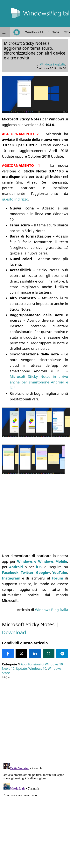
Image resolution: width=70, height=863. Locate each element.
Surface (53, 32)
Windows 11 (34, 32)
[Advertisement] (35, 514)
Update (21, 668)
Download (14, 632)
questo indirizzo (15, 199)
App (24, 664)
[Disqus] (35, 810)
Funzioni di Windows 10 (45, 664)
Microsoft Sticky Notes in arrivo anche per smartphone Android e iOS (39, 382)
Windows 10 (37, 668)
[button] (5, 32)
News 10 (8, 668)
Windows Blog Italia (51, 609)
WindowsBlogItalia (52, 64)
